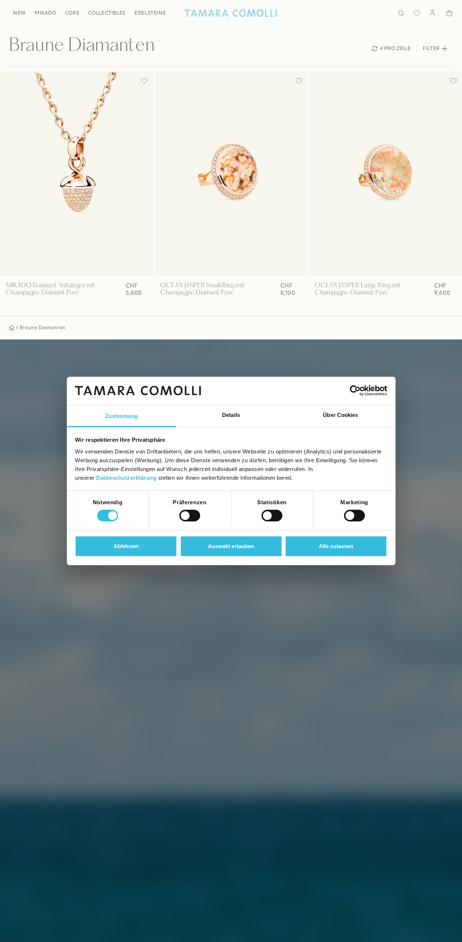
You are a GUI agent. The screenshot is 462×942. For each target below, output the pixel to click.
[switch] (189, 515)
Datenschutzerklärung (126, 478)
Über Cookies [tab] (340, 415)
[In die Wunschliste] (144, 81)
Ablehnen (126, 546)
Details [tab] (231, 415)
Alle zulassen (336, 546)
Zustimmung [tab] (121, 416)
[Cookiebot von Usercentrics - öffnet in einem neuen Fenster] (355, 390)
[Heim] (230, 13)
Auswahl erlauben (231, 546)
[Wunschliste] (417, 13)
